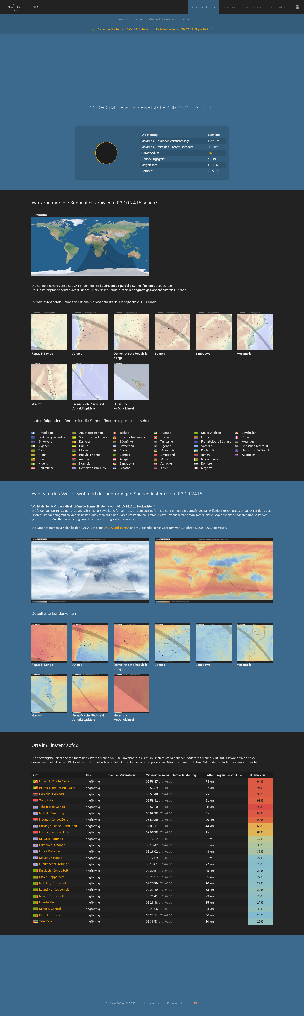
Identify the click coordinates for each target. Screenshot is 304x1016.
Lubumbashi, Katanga (54, 864)
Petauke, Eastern (50, 915)
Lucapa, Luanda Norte (54, 832)
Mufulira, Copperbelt (53, 883)
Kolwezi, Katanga (51, 838)
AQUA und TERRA (116, 527)
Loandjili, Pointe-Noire (54, 781)
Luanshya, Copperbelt (54, 889)
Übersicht (121, 19)
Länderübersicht (254, 7)
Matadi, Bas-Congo (52, 813)
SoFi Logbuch (279, 7)
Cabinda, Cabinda (51, 794)
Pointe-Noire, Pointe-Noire (57, 787)
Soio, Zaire (46, 800)
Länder (138, 19)
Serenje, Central (50, 908)
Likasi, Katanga (49, 851)
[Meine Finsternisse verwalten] (297, 7)
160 (211, 153)
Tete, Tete (45, 921)
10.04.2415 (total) (123, 29)
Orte (186, 19)
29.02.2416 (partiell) (183, 29)
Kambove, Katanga (52, 845)
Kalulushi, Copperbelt (53, 870)
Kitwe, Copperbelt (51, 877)
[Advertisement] (152, 64)
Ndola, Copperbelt (51, 896)
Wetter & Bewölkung (163, 19)
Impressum (151, 1003)
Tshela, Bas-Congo (52, 806)
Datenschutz (175, 1003)
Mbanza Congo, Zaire (53, 819)
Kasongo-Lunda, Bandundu (58, 826)
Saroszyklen (230, 7)
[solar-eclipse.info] (22, 7)
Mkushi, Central (49, 902)
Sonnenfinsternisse (203, 7)
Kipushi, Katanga (50, 857)
